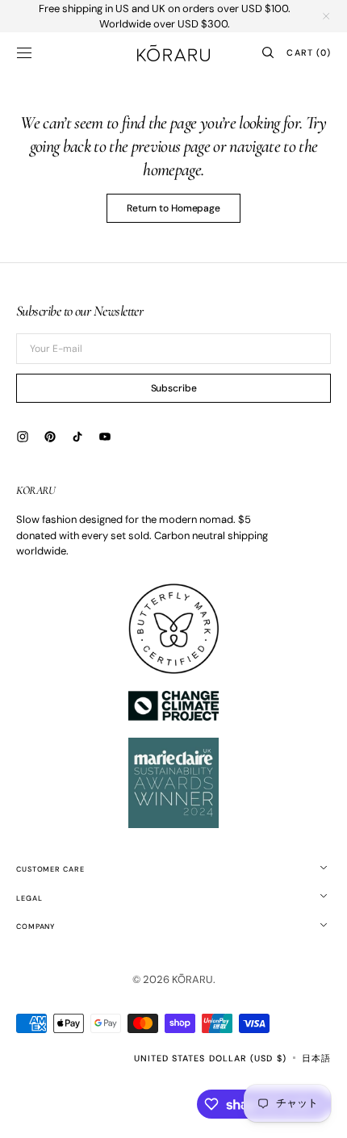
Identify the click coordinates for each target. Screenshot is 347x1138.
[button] (24, 52)
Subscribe (174, 388)
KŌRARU (192, 979)
